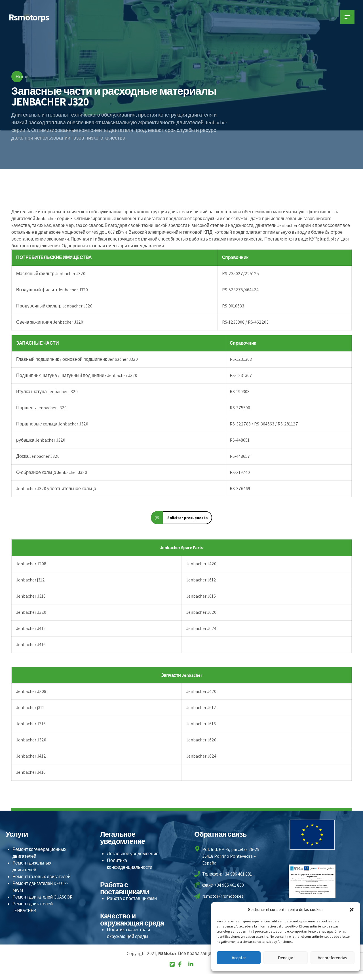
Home (22, 76)
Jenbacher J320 (31, 612)
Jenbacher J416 (31, 645)
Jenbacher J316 (31, 596)
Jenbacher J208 (31, 564)
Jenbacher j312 (30, 580)
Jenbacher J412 (31, 628)
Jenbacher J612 (201, 580)
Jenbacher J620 (201, 612)
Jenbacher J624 (201, 628)
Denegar (285, 957)
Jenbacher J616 (201, 596)
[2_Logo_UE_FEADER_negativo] (312, 835)
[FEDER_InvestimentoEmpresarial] (312, 881)
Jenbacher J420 (201, 564)
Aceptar (239, 957)
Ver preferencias (332, 957)
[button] (351, 909)
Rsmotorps (29, 17)
